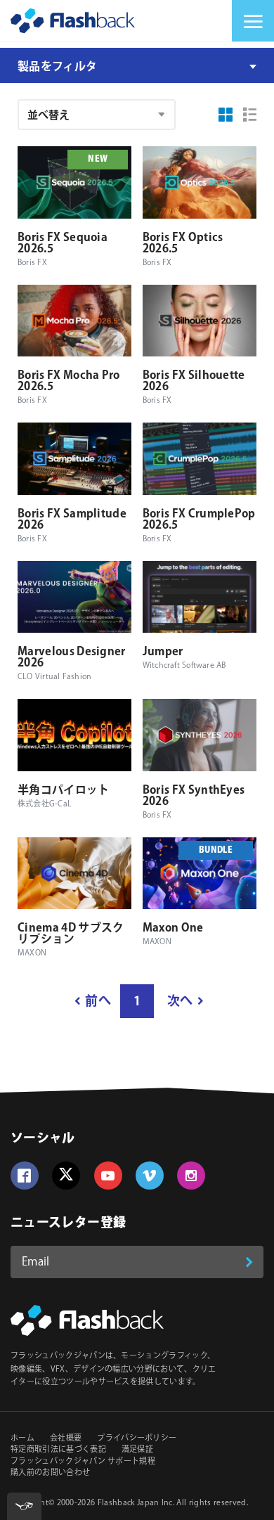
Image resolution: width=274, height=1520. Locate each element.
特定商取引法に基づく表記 (58, 1449)
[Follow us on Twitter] (66, 1175)
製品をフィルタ (57, 67)
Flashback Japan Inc (135, 1503)
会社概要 (65, 1438)
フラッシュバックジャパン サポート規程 (83, 1461)
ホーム (22, 1438)
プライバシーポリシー (136, 1438)
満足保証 (137, 1449)
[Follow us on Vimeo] (150, 1175)
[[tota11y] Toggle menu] (24, 1506)
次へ (180, 1002)
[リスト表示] (250, 114)
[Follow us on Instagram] (191, 1175)
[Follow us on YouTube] (108, 1175)
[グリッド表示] (225, 114)
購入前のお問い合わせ (50, 1473)
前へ (98, 1002)
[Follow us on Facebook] (25, 1175)
